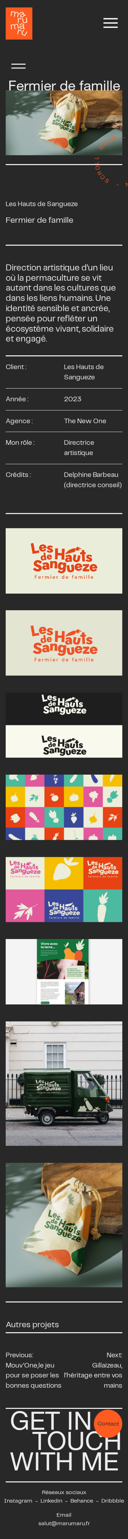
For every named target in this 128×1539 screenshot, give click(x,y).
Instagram (18, 1500)
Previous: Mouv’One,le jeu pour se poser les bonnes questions (34, 1370)
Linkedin (51, 1500)
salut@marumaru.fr (64, 1523)
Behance (81, 1500)
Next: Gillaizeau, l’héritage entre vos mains (93, 1370)
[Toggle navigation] (110, 23)
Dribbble (112, 1500)
